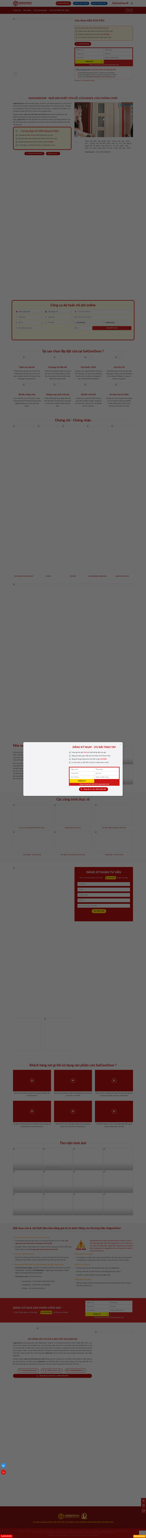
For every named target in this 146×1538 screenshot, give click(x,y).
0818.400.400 (7, 1536)
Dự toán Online (140, 1536)
